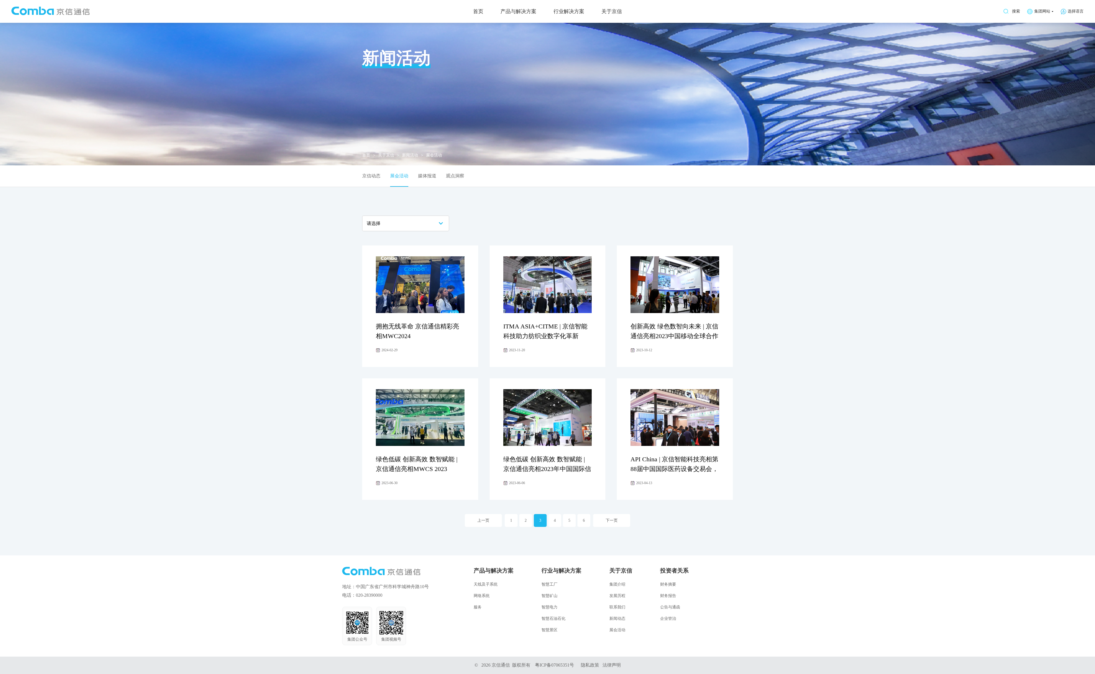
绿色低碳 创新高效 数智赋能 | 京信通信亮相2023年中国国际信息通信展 (547, 469)
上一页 (483, 520)
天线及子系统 (486, 584)
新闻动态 (617, 618)
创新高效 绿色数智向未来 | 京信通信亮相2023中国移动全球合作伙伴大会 (674, 336)
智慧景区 (549, 630)
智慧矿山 (549, 596)
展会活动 (399, 175)
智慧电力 (549, 607)
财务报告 (668, 596)
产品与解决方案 (518, 11)
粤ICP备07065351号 (554, 665)
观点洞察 (455, 175)
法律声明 (612, 665)
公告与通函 (670, 607)
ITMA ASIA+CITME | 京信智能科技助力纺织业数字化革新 (545, 331)
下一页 (612, 520)
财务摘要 (668, 584)
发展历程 (617, 596)
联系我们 (617, 607)
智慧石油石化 (553, 618)
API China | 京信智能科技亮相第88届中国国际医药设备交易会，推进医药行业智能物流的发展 (674, 469)
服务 (478, 607)
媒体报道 (427, 175)
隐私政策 (590, 665)
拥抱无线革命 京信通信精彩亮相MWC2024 (417, 331)
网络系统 (482, 596)
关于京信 (611, 11)
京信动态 (371, 175)
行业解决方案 (568, 11)
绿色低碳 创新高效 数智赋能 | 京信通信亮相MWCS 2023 (416, 464)
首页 (478, 11)
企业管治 (668, 618)
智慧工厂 (549, 584)
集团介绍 (617, 584)
